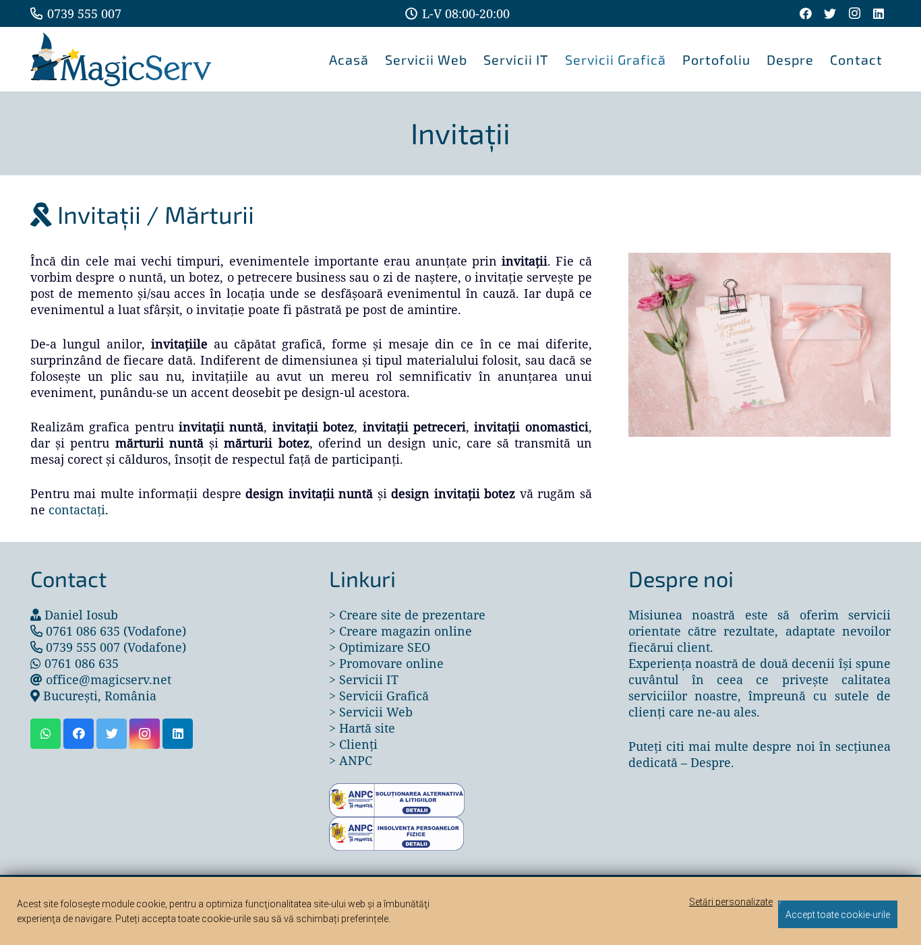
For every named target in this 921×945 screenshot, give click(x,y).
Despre (710, 762)
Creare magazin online (405, 631)
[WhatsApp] (45, 734)
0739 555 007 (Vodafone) (116, 647)
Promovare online (391, 663)
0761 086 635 (81, 663)
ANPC (355, 760)
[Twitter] (830, 13)
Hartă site (367, 728)
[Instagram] (854, 13)
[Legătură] (120, 59)
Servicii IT (368, 679)
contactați (77, 509)
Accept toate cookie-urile (837, 914)
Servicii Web (376, 712)
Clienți (358, 744)
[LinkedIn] (878, 13)
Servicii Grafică (384, 696)
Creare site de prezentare (412, 615)
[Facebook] (806, 13)
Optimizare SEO (384, 647)
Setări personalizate (731, 901)
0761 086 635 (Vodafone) (116, 631)
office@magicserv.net (108, 679)
